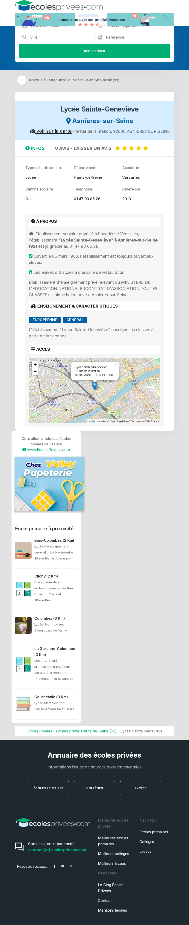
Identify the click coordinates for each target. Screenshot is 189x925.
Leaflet (91, 421)
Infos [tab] (37, 148)
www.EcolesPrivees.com (48, 449)
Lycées (141, 788)
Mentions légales (112, 910)
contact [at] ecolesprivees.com (57, 849)
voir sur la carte (53, 131)
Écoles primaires (153, 832)
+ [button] (35, 364)
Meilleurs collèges (113, 853)
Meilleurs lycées (112, 863)
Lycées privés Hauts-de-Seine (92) (86, 731)
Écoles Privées (39, 731)
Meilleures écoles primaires (113, 841)
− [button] (35, 371)
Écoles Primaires (48, 788)
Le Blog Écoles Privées (111, 888)
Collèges (94, 788)
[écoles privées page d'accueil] (53, 829)
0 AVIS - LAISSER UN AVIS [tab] (85, 148)
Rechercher (94, 51)
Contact (104, 900)
